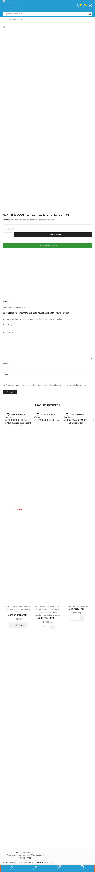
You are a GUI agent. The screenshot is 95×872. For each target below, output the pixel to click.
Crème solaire (20, 220)
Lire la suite (18, 625)
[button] (52, 627)
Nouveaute (18, 19)
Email (6, 374)
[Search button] (90, 14)
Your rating (7, 324)
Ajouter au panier (54, 235)
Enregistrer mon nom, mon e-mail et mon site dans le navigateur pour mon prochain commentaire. (47, 385)
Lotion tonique (72, 606)
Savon (57, 615)
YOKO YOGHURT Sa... (47, 618)
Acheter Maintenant (48, 245)
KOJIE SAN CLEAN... (77, 609)
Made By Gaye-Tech (45, 862)
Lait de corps (24, 606)
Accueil (7, 19)
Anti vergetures (12, 606)
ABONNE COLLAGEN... (18, 615)
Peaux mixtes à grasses (44, 609)
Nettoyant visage (42, 606)
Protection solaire (46, 220)
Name (6, 364)
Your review (8, 332)
